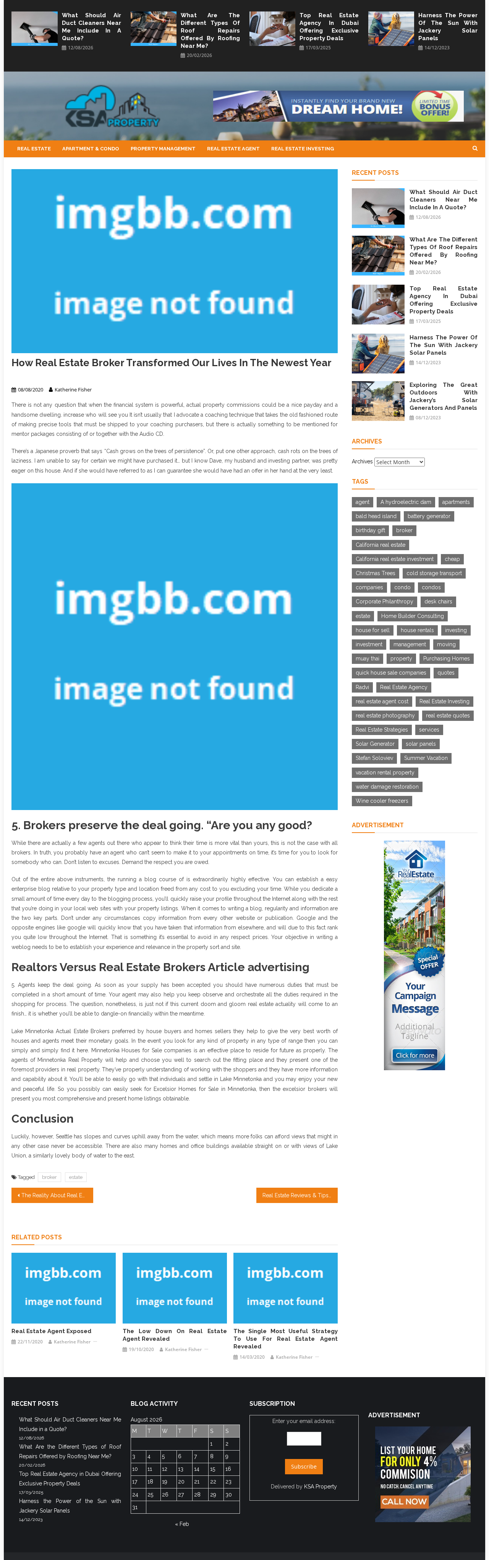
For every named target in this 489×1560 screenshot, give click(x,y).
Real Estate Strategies (382, 730)
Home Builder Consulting (412, 616)
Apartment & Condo (90, 149)
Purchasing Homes (446, 658)
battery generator (429, 516)
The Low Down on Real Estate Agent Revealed (175, 1335)
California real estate (380, 545)
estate (76, 1177)
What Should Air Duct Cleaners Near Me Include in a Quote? (91, 27)
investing (456, 630)
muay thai (367, 658)
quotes (446, 673)
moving (446, 644)
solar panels (421, 744)
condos (431, 587)
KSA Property (320, 1486)
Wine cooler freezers (382, 801)
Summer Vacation (426, 758)
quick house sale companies (391, 673)
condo (402, 587)
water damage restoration (387, 787)
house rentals (417, 630)
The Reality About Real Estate (57, 1195)
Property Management (163, 149)
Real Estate (34, 149)
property (401, 658)
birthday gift (370, 530)
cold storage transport (434, 573)
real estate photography (385, 715)
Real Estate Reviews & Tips (295, 1195)
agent (362, 502)
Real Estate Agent (233, 149)
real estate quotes (448, 715)
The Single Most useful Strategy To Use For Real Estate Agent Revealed (285, 1339)
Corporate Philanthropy (384, 601)
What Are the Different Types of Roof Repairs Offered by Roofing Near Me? (210, 30)
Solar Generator (375, 744)
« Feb (182, 1524)
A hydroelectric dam (406, 502)
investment (369, 644)
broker (49, 1177)
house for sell (373, 630)
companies (369, 587)
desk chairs (438, 601)
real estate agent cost (382, 701)
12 (164, 1469)
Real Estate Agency (403, 687)
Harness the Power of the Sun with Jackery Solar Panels (448, 27)
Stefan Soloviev (374, 758)
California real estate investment (395, 559)
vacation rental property (385, 772)
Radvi (362, 687)
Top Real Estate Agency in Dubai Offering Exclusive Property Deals (329, 27)
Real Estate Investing (302, 149)
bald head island (376, 516)
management (409, 644)
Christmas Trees (375, 573)
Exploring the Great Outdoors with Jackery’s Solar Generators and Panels (444, 396)
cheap (452, 559)
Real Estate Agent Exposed (51, 1331)
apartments (456, 502)
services (429, 730)
